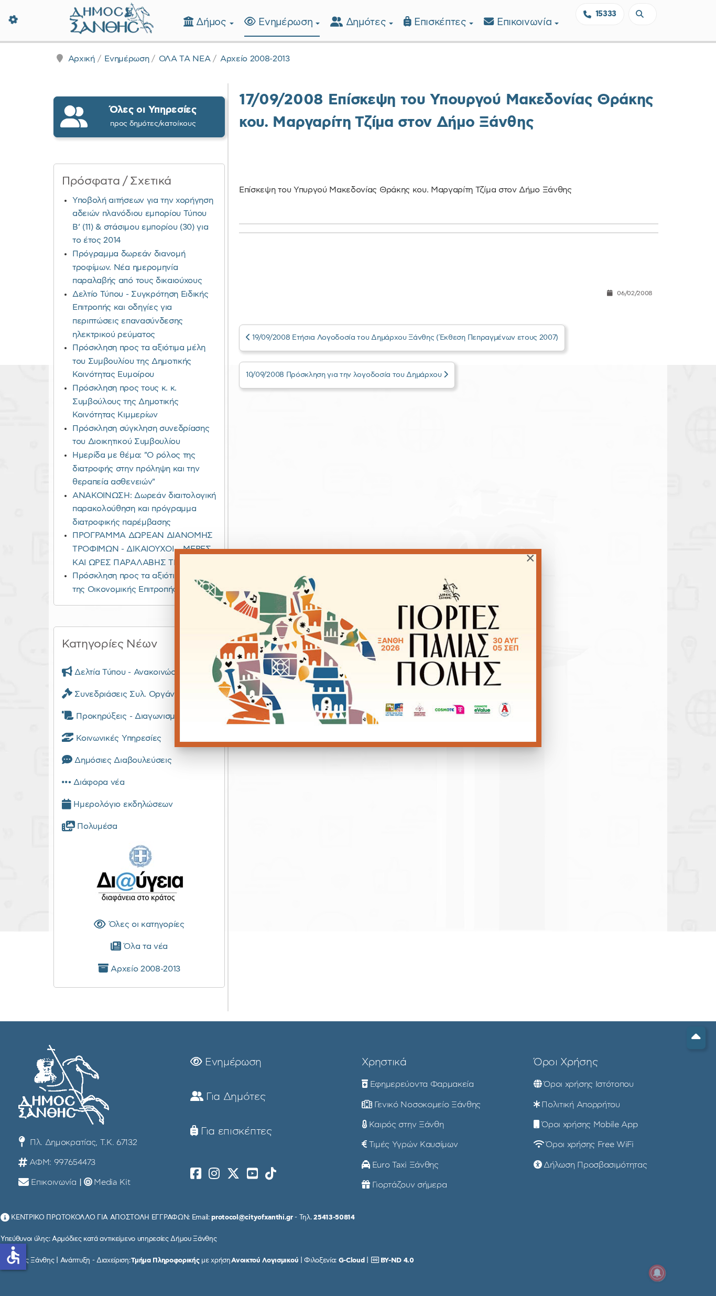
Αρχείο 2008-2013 (255, 59)
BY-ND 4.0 (397, 1260)
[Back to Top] (696, 1038)
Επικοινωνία (526, 22)
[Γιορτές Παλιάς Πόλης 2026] (358, 647)
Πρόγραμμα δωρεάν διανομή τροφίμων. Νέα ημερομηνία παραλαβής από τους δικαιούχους (137, 267)
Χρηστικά (384, 1062)
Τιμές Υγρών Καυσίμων (413, 1144)
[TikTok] (270, 1174)
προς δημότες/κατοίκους (153, 116)
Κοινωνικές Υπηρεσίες (117, 738)
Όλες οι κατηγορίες (145, 924)
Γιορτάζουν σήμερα (409, 1185)
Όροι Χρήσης (566, 1062)
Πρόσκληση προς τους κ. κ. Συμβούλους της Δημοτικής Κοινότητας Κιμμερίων (125, 401)
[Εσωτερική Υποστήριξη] (13, 18)
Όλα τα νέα (144, 946)
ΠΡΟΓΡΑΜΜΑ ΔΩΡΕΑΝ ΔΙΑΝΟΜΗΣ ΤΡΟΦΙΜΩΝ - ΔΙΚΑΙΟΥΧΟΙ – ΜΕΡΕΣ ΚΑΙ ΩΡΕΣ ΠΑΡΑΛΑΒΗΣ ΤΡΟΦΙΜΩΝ (143, 548)
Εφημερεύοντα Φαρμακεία (422, 1084)
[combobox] (642, 14)
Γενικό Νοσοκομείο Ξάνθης (427, 1104)
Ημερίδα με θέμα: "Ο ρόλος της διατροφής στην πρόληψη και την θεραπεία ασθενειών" (135, 468)
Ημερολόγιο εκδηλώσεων (122, 804)
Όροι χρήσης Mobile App (589, 1124)
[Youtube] (252, 1174)
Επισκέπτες (441, 22)
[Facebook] (195, 1174)
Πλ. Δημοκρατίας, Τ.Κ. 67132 (82, 1142)
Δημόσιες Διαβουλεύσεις (121, 760)
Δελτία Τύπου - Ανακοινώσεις (129, 672)
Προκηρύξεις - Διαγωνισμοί (128, 716)
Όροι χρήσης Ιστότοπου (588, 1084)
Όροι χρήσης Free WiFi (589, 1144)
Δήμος (212, 22)
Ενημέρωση (287, 22)
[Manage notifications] (657, 1273)
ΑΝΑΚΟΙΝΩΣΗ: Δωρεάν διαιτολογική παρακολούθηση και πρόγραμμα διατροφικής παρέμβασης (144, 508)
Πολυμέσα (96, 826)
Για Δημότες (234, 1097)
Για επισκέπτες (235, 1131)
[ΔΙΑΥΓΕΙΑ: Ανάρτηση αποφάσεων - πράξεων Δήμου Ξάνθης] (139, 875)
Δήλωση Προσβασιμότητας (595, 1165)
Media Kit (112, 1182)
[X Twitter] (233, 1174)
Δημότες (367, 22)
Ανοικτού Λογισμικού (264, 1260)
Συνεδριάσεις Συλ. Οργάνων (128, 694)
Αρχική (81, 59)
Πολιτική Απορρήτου (580, 1104)
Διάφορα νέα (98, 782)
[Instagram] (214, 1174)
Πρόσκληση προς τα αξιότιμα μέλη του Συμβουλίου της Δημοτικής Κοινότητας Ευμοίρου (138, 361)
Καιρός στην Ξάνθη (406, 1124)
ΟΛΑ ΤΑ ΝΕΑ (185, 59)
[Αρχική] (112, 17)
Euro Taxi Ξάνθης (405, 1165)
